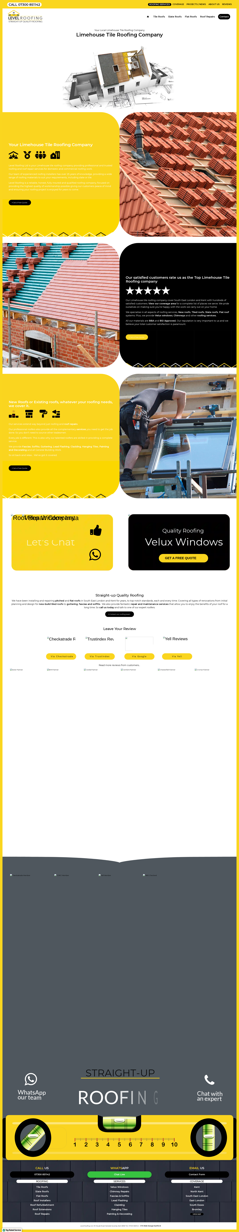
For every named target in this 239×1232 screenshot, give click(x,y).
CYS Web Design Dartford (150, 1226)
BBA (151, 320)
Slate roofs (211, 312)
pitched (59, 600)
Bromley (197, 1209)
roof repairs (71, 424)
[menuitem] (159, 4)
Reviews (227, 4)
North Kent (196, 1191)
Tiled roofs (198, 312)
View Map (197, 1214)
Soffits (36, 446)
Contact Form (197, 1174)
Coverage (178, 4)
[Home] (148, 16)
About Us (214, 4)
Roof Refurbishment (42, 1205)
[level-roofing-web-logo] (25, 16)
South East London (197, 1196)
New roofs (184, 312)
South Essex (197, 1205)
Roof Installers (42, 1200)
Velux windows (164, 315)
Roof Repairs (42, 1214)
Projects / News (196, 4)
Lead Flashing (61, 446)
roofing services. (206, 315)
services (81, 429)
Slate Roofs (42, 1191)
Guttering (46, 446)
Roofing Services (159, 4)
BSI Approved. (168, 320)
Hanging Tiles (90, 446)
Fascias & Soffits (119, 1196)
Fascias (26, 446)
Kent (197, 1187)
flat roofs (75, 600)
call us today (106, 607)
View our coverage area (162, 303)
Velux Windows (119, 1187)
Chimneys (179, 315)
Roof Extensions (42, 1209)
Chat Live (119, 1174)
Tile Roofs (42, 1187)
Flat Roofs (42, 1196)
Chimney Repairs (119, 1191)
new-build (45, 604)
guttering (72, 604)
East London (196, 1200)
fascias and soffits (89, 604)
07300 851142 (29, 5)
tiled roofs (57, 604)
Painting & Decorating (119, 1214)
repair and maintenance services (150, 604)
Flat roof (224, 312)
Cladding (76, 446)
